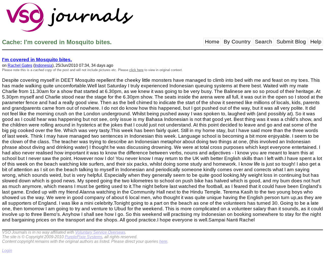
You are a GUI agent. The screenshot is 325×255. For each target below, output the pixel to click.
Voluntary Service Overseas (100, 232)
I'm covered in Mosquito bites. (37, 59)
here (163, 241)
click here (136, 70)
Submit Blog (291, 42)
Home (212, 42)
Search (263, 42)
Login (7, 250)
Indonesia (43, 65)
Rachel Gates (20, 65)
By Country (237, 42)
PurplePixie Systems (83, 237)
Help (315, 42)
